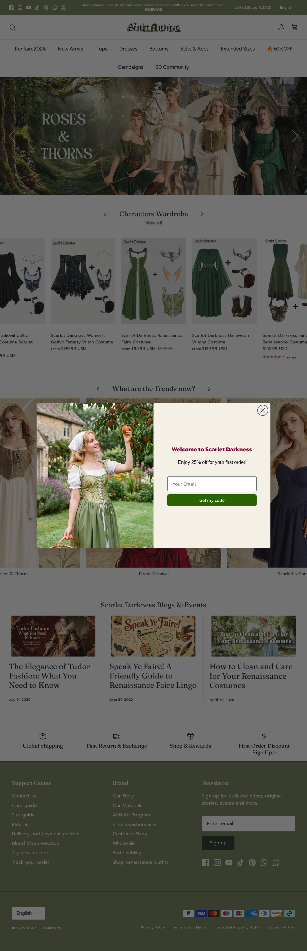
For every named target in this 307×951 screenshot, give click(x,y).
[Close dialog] (263, 410)
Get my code (212, 500)
